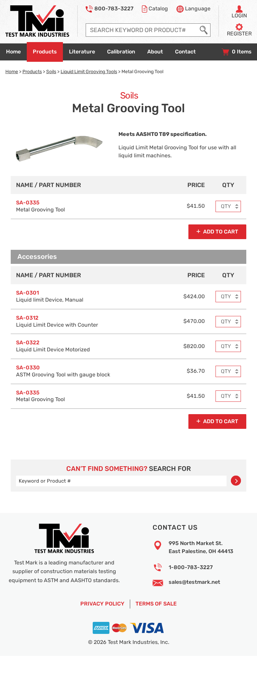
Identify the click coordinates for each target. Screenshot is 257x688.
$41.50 (196, 206)
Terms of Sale (156, 604)
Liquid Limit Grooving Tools (89, 71)
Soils (51, 71)
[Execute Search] (203, 30)
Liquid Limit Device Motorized (53, 346)
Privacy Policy (102, 604)
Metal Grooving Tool (40, 206)
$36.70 (196, 371)
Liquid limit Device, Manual (49, 296)
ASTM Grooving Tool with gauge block (63, 371)
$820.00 (194, 346)
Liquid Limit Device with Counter (57, 321)
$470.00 (194, 321)
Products (32, 71)
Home (11, 71)
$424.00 (194, 297)
